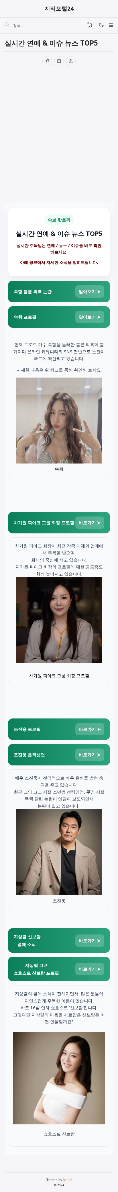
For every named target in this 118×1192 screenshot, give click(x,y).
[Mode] (101, 25)
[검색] (7, 25)
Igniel (67, 1179)
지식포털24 (59, 8)
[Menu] (111, 25)
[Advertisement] (59, 137)
